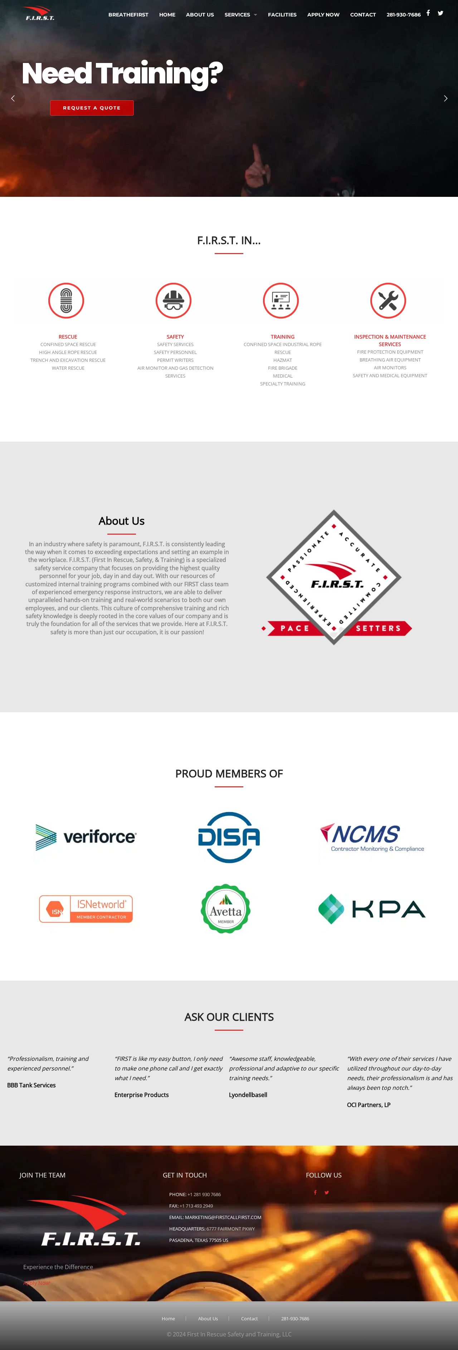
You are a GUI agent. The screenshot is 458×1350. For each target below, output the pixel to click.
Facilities (282, 14)
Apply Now (323, 14)
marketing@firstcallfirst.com (223, 1217)
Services (237, 14)
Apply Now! (36, 1282)
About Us (200, 14)
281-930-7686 (404, 14)
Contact (363, 14)
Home (167, 14)
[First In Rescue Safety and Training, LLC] (39, 11)
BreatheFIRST (128, 14)
